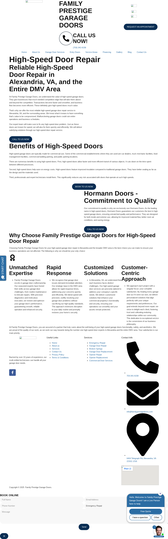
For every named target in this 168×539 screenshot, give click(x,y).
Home (24, 52)
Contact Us (141, 52)
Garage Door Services (55, 52)
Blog (130, 52)
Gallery (119, 52)
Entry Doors (75, 52)
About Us (36, 52)
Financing (107, 52)
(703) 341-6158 (79, 47)
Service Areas (91, 52)
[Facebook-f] (12, 372)
